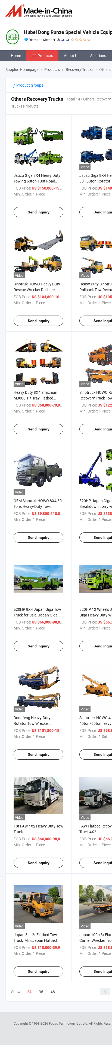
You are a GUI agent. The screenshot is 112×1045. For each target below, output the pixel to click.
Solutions (98, 55)
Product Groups (29, 85)
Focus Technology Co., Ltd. (69, 1023)
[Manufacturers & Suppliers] (39, 10)
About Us (71, 55)
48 (53, 991)
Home (16, 55)
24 (29, 992)
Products (45, 55)
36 (41, 991)
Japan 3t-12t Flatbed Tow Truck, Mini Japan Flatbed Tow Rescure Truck (35, 940)
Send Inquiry (38, 212)
